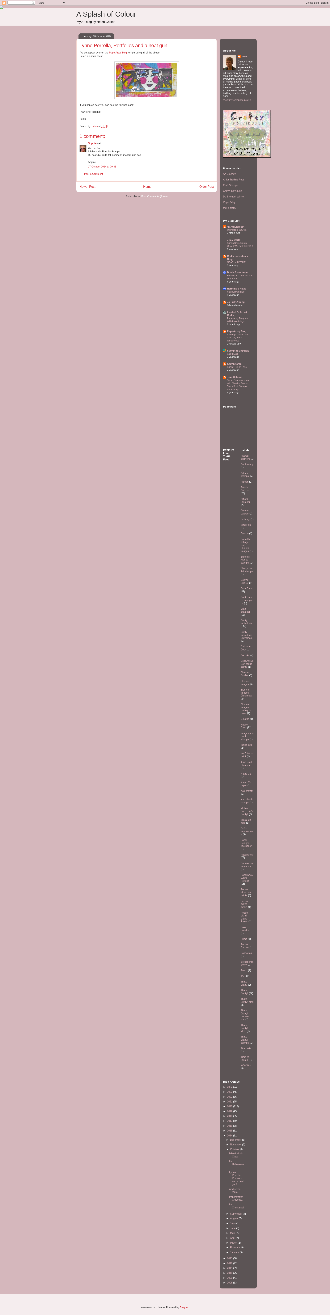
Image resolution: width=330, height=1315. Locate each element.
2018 (230, 1116)
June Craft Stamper (246, 764)
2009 (230, 1277)
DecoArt (245, 655)
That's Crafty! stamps (245, 1039)
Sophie (92, 143)
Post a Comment (93, 173)
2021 (230, 1101)
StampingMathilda (238, 350)
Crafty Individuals (232, 190)
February (235, 1247)
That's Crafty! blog (247, 1000)
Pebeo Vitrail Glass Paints (244, 917)
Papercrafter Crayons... (236, 1198)
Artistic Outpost (245, 489)
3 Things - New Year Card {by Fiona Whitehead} (237, 337)
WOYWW (246, 1065)
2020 (230, 1106)
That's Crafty (244, 983)
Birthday (245, 519)
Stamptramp (234, 363)
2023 (230, 1091)
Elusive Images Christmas (246, 692)
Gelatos (245, 718)
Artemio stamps (245, 475)
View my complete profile (237, 100)
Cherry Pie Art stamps (247, 570)
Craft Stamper (231, 185)
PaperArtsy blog (118, 52)
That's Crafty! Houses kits (245, 1015)
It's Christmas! (236, 1206)
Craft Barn (246, 588)
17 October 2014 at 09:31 (102, 166)
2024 (230, 1087)
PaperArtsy (229, 202)
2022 (230, 1096)
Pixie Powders (245, 929)
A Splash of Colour (106, 14)
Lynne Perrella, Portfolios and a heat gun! (236, 1178)
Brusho (244, 533)
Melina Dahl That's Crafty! (247, 811)
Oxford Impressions (247, 831)
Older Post (206, 186)
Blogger (184, 1307)
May (233, 1233)
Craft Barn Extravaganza (247, 600)
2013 (230, 1258)
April (233, 1238)
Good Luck (232, 354)
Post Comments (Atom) (154, 196)
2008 (230, 1282)
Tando (244, 970)
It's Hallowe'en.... (236, 1164)
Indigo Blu (246, 744)
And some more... (234, 1191)
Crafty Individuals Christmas (246, 635)
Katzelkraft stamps (247, 801)
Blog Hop (246, 524)
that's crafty (229, 207)
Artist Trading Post (233, 179)
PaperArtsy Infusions (247, 865)
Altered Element (245, 457)
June (233, 1228)
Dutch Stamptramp (238, 272)
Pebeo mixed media (244, 904)
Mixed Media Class (236, 1155)
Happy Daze (244, 726)
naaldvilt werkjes (235, 291)
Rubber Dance (244, 946)
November (236, 1144)
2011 (230, 1268)
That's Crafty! (244, 992)
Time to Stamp (245, 1058)
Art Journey (229, 173)
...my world (233, 240)
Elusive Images (245, 683)
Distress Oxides (245, 674)
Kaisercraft (247, 790)
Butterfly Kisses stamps (245, 559)
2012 (230, 1263)
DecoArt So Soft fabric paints (247, 663)
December (236, 1139)
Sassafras (246, 953)
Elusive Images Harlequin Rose (246, 709)
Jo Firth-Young (236, 302)
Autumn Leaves (245, 512)
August (234, 1218)
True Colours (234, 377)
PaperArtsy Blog (236, 331)
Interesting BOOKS (237, 230)
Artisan (244, 481)
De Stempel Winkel (233, 196)
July (232, 1223)
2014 (230, 1135)
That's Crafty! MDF (244, 1028)
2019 (230, 1111)
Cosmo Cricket (244, 581)
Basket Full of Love (237, 367)
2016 (230, 1125)
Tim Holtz (246, 1048)
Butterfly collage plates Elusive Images (245, 545)
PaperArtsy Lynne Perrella (247, 877)
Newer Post (87, 186)
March (234, 1242)
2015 (230, 1130)
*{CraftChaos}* (235, 226)
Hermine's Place (236, 288)
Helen (245, 56)
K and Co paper (246, 784)
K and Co (246, 773)
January (235, 1252)
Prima (244, 938)
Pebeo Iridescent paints (246, 892)
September (236, 1213)
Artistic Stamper (245, 500)
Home (147, 186)
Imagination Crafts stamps (247, 736)
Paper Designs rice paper (246, 843)
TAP (243, 976)
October (235, 1149)
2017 (230, 1120)
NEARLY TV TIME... (237, 262)
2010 (230, 1273)
